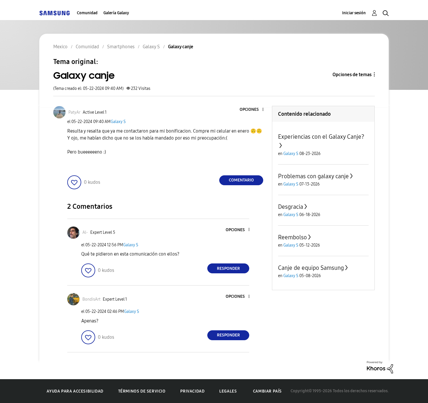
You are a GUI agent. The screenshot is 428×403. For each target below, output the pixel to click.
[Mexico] (54, 13)
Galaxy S (118, 121)
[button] (253, 110)
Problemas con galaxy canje (313, 176)
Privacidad (192, 391)
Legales (228, 391)
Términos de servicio (142, 391)
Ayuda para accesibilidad (75, 391)
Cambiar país (267, 391)
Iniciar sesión (354, 12)
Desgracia (290, 206)
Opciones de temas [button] (352, 74)
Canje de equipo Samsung (311, 267)
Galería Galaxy (116, 12)
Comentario (241, 180)
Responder (228, 268)
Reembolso (292, 237)
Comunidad (87, 12)
